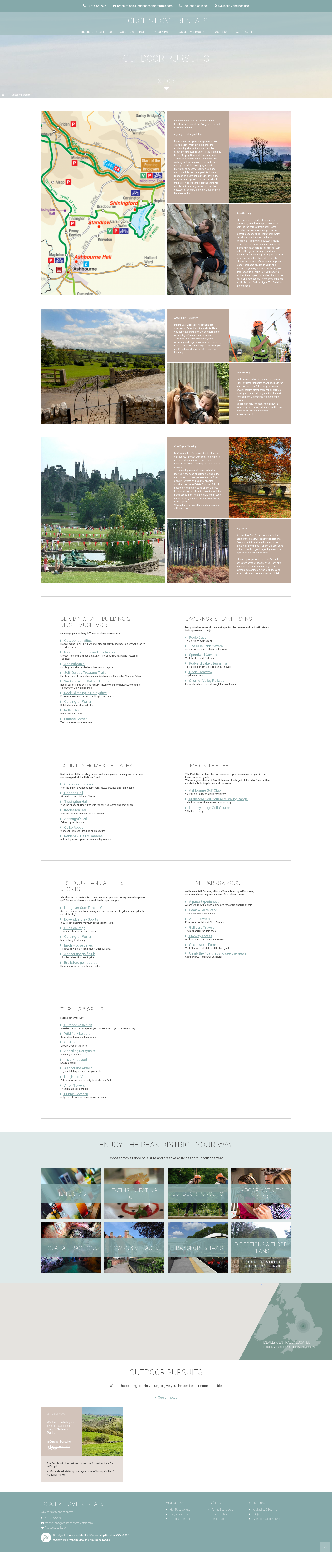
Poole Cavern (198, 637)
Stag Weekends (179, 1514)
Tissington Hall (75, 802)
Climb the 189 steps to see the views (217, 953)
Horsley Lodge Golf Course (209, 808)
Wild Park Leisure (76, 1034)
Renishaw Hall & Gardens (83, 836)
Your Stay (221, 32)
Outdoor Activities (77, 1025)
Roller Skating (74, 710)
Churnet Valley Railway (206, 681)
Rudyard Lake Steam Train (209, 663)
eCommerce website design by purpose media (81, 1539)
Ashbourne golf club (79, 954)
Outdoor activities (77, 640)
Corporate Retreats (133, 32)
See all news (167, 1397)
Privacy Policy (219, 1514)
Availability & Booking (192, 32)
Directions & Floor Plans (266, 1518)
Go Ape (69, 1042)
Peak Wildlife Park (202, 910)
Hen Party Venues (180, 1509)
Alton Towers (199, 919)
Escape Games (75, 719)
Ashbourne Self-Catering (58, 1447)
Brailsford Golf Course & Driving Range (218, 799)
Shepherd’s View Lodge (96, 32)
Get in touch (244, 32)
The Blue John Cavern (205, 646)
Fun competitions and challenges (89, 652)
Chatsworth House (78, 784)
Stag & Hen (161, 32)
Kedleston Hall (75, 810)
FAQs (256, 1514)
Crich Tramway (200, 672)
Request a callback (55, 1527)
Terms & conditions (223, 1509)
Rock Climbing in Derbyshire (85, 693)
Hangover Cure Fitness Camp (86, 908)
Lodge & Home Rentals (166, 21)
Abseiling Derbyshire (79, 1051)
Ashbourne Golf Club (204, 790)
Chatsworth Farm (202, 945)
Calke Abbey (73, 827)
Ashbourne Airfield (78, 1068)
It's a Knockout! (75, 1059)
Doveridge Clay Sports (80, 919)
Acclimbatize (74, 664)
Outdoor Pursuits (60, 1441)
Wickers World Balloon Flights (86, 681)
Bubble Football (75, 1094)
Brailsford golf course (80, 963)
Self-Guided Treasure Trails (84, 673)
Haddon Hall (73, 793)
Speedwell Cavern (202, 655)
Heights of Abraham (79, 1077)
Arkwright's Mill (75, 819)
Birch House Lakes (78, 945)
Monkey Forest (200, 936)
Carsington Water (77, 702)
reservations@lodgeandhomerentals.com (69, 1523)
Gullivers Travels (201, 927)
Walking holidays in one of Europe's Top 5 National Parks (61, 1428)
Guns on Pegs (74, 928)
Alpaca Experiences (204, 901)
